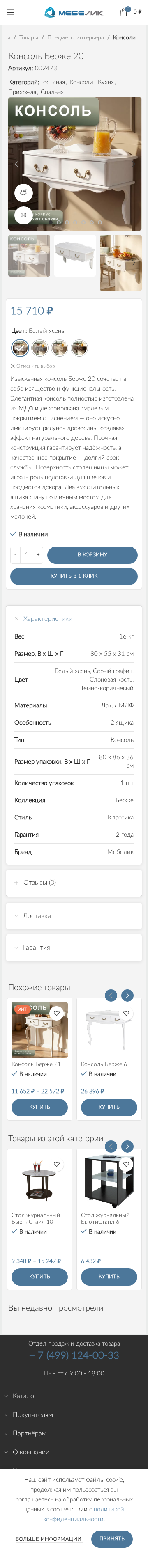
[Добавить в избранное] (56, 1013)
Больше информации (49, 1539)
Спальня (52, 92)
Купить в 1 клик (74, 576)
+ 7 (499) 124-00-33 (74, 1356)
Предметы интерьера (75, 38)
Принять (112, 1539)
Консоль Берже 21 (36, 1064)
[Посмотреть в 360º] (23, 193)
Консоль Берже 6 (104, 1064)
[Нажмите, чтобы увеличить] (23, 215)
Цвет (18, 331)
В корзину (92, 555)
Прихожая (22, 92)
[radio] (20, 348)
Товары (28, 38)
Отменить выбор (35, 366)
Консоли (124, 38)
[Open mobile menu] (10, 12)
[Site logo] (74, 12)
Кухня (106, 82)
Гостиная (53, 82)
